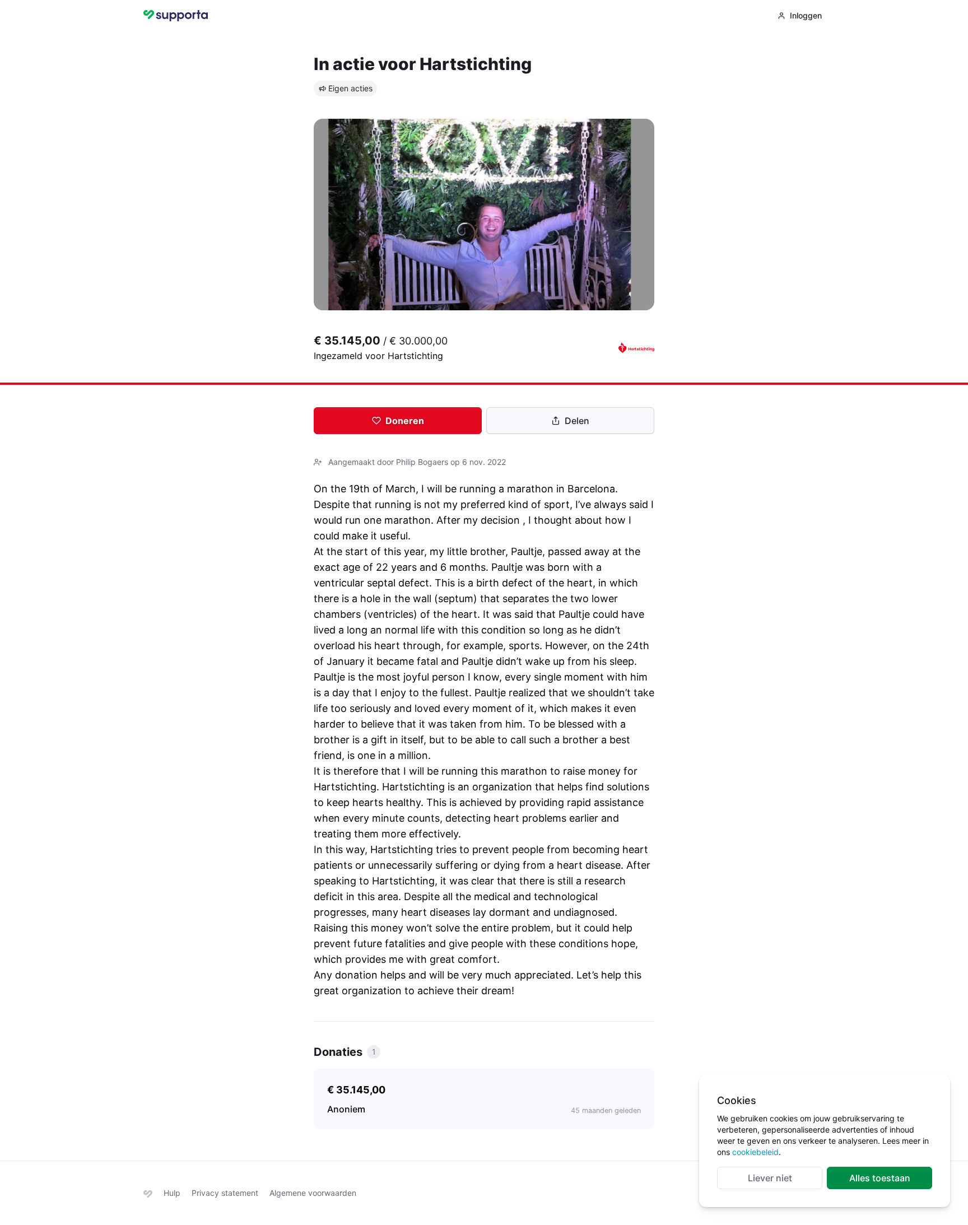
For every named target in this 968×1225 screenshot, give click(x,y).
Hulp (172, 1193)
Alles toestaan (879, 1178)
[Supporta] (147, 1193)
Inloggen (806, 15)
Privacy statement (225, 1193)
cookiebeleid (755, 1152)
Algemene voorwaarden (312, 1193)
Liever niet (770, 1178)
